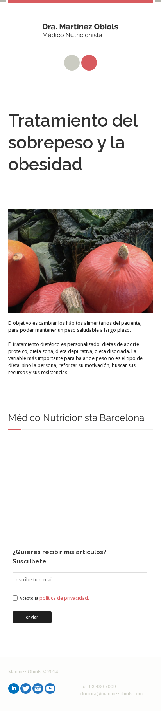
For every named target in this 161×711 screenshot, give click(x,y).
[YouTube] (50, 688)
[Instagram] (37, 688)
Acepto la (54, 598)
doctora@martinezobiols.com (111, 694)
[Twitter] (25, 688)
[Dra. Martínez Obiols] (80, 33)
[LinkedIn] (13, 688)
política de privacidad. (64, 598)
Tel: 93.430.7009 (98, 686)
